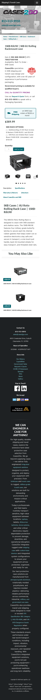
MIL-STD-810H (17, 620)
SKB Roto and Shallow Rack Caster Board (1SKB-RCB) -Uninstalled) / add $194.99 (20, 137)
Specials (20, 371)
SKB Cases (23, 37)
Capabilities (20, 362)
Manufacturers (13, 37)
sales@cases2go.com (20, 334)
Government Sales (20, 364)
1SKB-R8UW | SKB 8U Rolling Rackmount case (17, 310)
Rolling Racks (13, 39)
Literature (24, 193)
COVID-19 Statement (20, 369)
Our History (20, 359)
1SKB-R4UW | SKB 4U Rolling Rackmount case (17, 284)
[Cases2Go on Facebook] (17, 389)
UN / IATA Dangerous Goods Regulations (21, 622)
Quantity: (9, 145)
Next (35, 177)
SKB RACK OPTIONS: (15, 127)
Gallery (20, 379)
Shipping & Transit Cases (11, 3)
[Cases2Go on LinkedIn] (24, 389)
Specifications (20, 188)
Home (5, 37)
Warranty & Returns (10, 193)
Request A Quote (18, 96)
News (21, 376)
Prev (6, 177)
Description (7, 188)
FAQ (20, 374)
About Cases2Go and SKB (12, 197)
